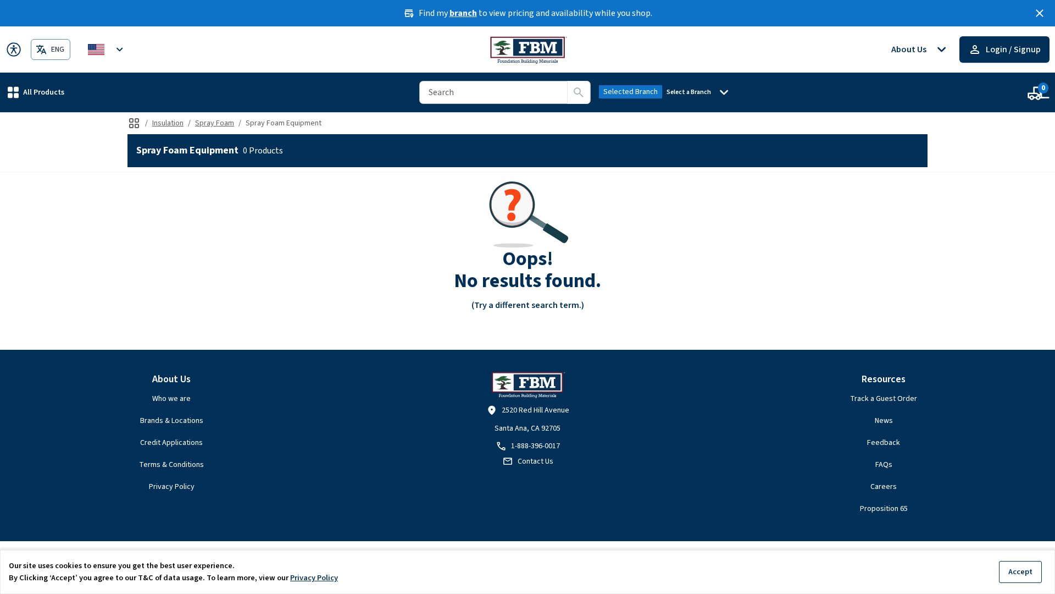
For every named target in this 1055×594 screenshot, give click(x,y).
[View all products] (134, 123)
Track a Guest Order (883, 398)
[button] (36, 92)
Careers (883, 486)
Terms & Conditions (171, 464)
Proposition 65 (884, 508)
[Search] (578, 92)
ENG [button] (57, 49)
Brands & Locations (171, 420)
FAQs (883, 464)
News (884, 420)
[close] (1040, 13)
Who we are (171, 398)
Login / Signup (1013, 49)
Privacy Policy (172, 486)
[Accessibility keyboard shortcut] (13, 49)
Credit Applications (171, 442)
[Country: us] (107, 49)
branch (463, 13)
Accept (1020, 572)
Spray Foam (214, 123)
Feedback (883, 442)
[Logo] (527, 49)
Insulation (168, 123)
